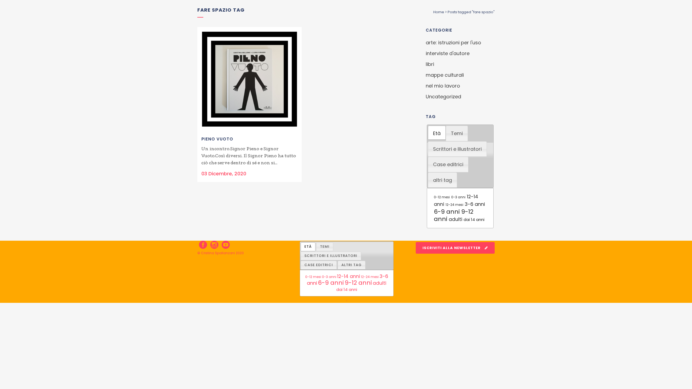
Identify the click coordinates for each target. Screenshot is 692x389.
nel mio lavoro (443, 85)
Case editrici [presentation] (448, 164)
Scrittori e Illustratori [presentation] (457, 149)
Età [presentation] (437, 133)
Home (438, 12)
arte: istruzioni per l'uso (453, 42)
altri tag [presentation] (442, 180)
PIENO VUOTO (217, 139)
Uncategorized (443, 96)
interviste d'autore (448, 53)
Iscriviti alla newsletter (451, 247)
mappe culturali (445, 75)
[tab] (437, 132)
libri (430, 64)
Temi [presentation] (457, 133)
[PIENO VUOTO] (249, 79)
